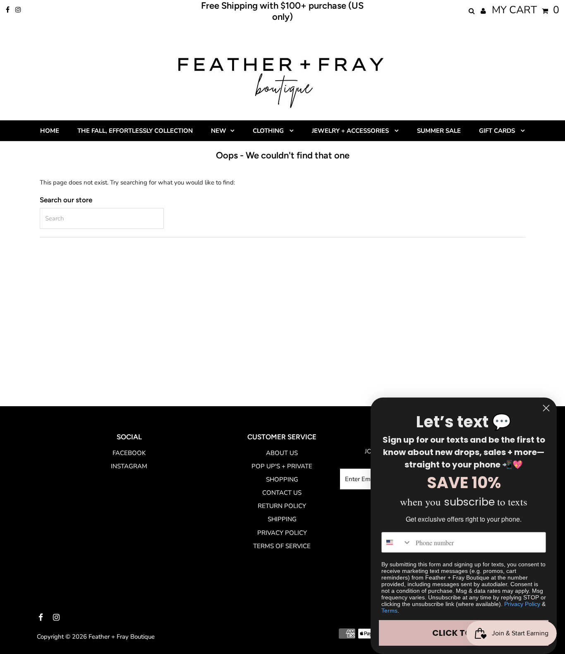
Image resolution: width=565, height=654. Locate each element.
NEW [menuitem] (218, 131)
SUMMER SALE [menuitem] (439, 131)
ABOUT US (282, 453)
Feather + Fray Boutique (122, 636)
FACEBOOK (129, 453)
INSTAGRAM (129, 466)
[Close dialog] (546, 408)
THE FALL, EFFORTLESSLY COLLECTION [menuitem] (135, 131)
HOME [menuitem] (49, 131)
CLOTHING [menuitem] (269, 131)
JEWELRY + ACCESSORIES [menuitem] (351, 131)
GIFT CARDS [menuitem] (498, 131)
